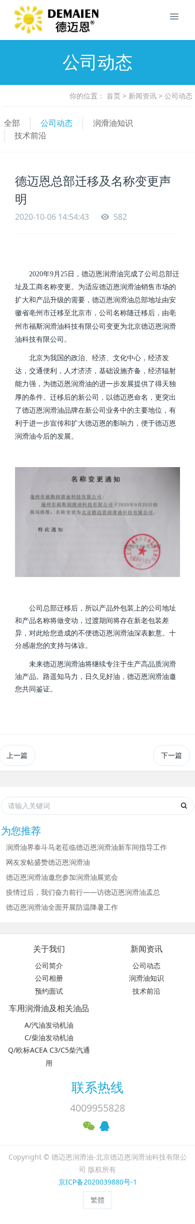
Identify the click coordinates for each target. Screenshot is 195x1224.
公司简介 (49, 965)
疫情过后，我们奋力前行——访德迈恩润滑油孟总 (83, 892)
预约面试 (49, 991)
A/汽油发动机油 (49, 1025)
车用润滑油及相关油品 (49, 1008)
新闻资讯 (142, 95)
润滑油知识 (113, 122)
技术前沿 (30, 135)
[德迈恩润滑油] (22, 20)
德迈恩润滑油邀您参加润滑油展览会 (62, 877)
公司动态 (178, 95)
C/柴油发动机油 (49, 1037)
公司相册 (49, 978)
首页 (113, 95)
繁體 (97, 1200)
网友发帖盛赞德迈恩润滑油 (48, 862)
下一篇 (171, 755)
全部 (12, 122)
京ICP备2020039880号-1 (97, 1182)
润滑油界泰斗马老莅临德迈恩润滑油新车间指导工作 (86, 847)
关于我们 (49, 949)
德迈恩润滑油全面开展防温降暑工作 (62, 907)
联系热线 (98, 1087)
